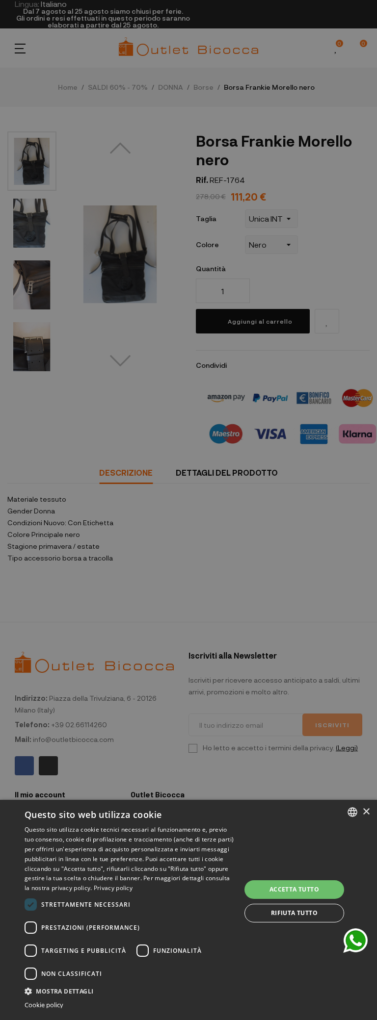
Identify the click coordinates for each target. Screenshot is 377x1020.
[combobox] (352, 812)
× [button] (366, 812)
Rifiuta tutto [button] (294, 913)
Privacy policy (113, 888)
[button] (130, 990)
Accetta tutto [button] (294, 889)
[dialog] (188, 910)
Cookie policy (44, 1005)
